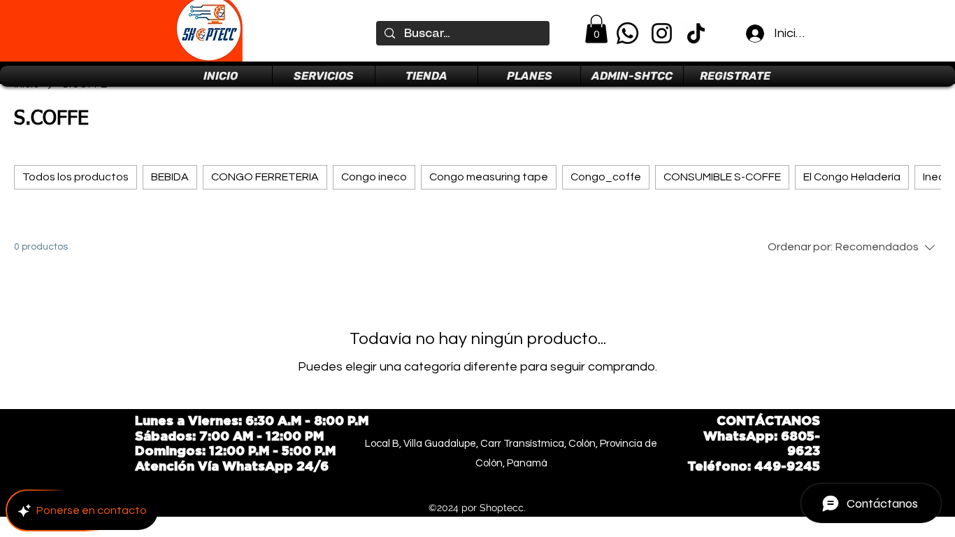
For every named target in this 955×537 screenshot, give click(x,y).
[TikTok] (696, 33)
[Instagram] (661, 33)
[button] (596, 29)
